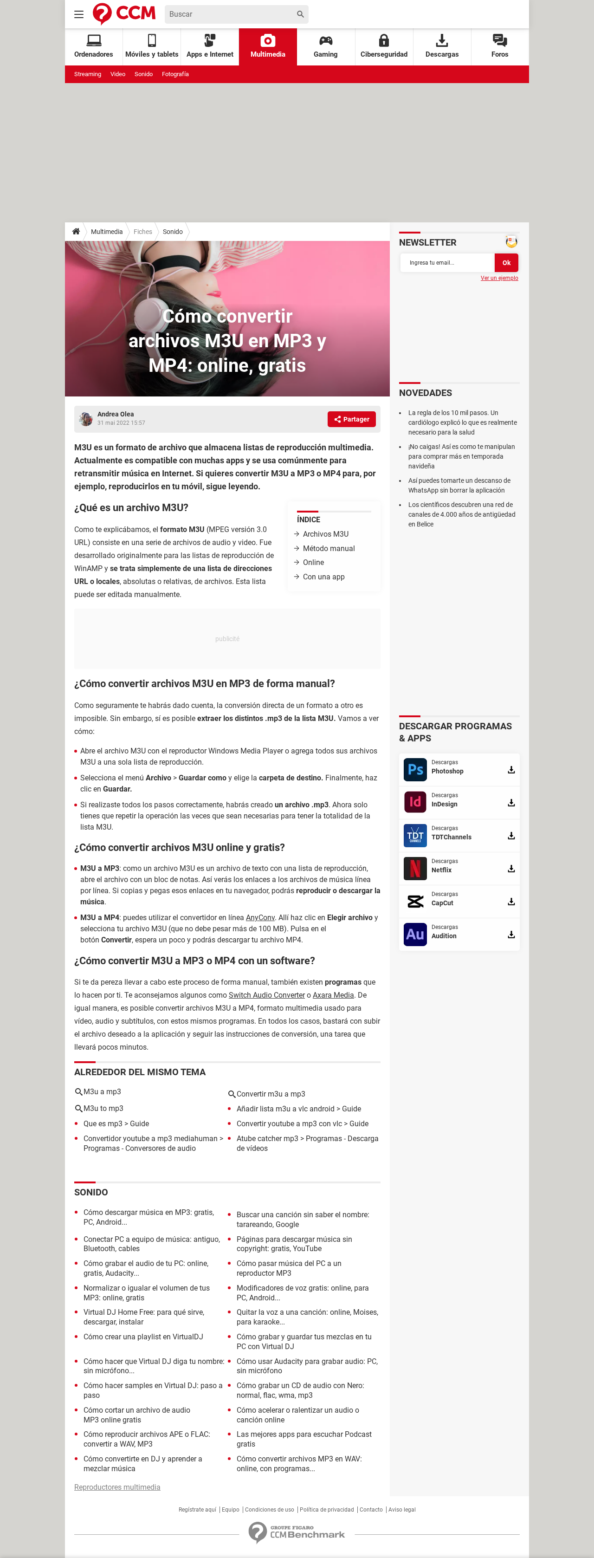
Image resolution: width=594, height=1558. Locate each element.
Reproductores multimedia (117, 1487)
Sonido (144, 74)
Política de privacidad (327, 1509)
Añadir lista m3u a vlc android (286, 1108)
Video (117, 74)
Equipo (230, 1509)
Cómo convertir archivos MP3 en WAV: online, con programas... (299, 1463)
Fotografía (175, 74)
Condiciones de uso (269, 1509)
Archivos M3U (326, 534)
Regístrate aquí (197, 1509)
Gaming (326, 54)
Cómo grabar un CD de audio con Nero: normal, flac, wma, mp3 (300, 1390)
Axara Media (333, 995)
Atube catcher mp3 (267, 1138)
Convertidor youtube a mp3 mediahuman (151, 1138)
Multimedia (268, 54)
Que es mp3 (103, 1123)
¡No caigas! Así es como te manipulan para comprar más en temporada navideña (461, 456)
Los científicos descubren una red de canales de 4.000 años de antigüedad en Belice (462, 514)
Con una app (324, 576)
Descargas (442, 54)
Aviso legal (402, 1509)
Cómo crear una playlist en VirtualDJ (143, 1336)
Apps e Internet (210, 54)
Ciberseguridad (384, 54)
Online (313, 562)
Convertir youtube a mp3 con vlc (289, 1123)
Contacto (371, 1509)
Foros (500, 54)
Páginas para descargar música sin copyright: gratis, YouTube (294, 1244)
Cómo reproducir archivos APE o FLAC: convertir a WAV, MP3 (147, 1439)
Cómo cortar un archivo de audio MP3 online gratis (137, 1415)
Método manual (329, 548)
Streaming (87, 74)
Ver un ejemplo (499, 278)
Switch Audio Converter (267, 995)
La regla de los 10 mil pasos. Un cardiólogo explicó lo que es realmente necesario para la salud (462, 422)
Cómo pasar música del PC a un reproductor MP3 (289, 1268)
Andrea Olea (115, 414)
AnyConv (260, 917)
